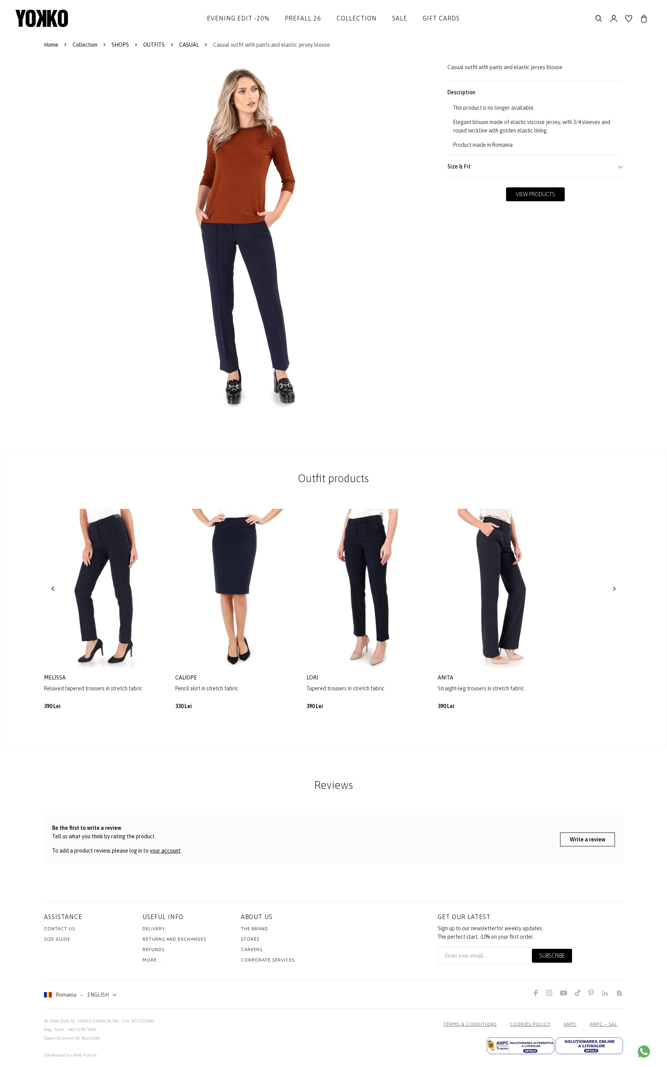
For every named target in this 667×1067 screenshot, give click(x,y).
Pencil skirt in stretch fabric (206, 688)
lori (312, 678)
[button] (53, 589)
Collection (357, 18)
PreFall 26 (303, 18)
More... (151, 960)
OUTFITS (154, 45)
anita (446, 678)
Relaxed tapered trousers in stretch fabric (93, 688)
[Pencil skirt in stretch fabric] (235, 588)
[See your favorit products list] (628, 18)
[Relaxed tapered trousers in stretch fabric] (104, 588)
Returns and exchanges (174, 939)
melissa (55, 678)
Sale (399, 18)
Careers (251, 949)
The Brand (254, 928)
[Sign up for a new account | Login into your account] (614, 18)
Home (51, 45)
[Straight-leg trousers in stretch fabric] (497, 588)
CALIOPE (186, 678)
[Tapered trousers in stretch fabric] (366, 588)
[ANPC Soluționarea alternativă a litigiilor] (520, 1045)
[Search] (598, 18)
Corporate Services (268, 960)
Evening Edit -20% (238, 18)
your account (165, 851)
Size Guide (57, 939)
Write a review (587, 839)
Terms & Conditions (470, 1024)
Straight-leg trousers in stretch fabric (481, 688)
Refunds (153, 949)
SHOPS (120, 45)
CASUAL (189, 45)
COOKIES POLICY (530, 1024)
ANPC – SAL (603, 1024)
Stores (250, 939)
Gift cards (441, 18)
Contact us (59, 928)
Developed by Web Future (70, 1055)
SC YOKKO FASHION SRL (95, 1021)
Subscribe (552, 956)
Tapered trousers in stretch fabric (345, 688)
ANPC (570, 1024)
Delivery (153, 928)
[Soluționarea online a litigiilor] (589, 1045)
